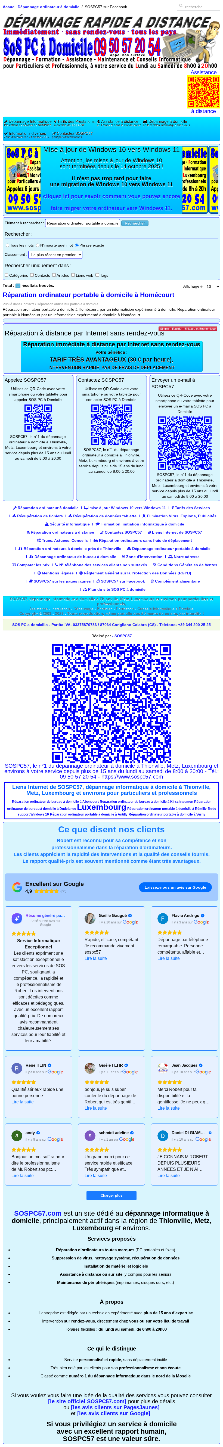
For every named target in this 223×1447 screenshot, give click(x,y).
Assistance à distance (119, 123)
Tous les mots (22, 245)
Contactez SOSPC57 (72, 134)
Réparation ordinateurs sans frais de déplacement (145, 540)
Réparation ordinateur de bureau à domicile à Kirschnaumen (146, 802)
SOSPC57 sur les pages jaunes (62, 581)
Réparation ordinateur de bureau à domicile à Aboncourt (55, 802)
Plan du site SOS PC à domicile (116, 589)
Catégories (18, 275)
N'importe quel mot (56, 245)
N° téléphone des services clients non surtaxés (102, 565)
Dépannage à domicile (166, 123)
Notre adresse (186, 557)
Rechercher (135, 223)
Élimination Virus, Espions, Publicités (181, 516)
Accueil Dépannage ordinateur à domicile (41, 7)
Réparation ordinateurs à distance (62, 532)
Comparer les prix (32, 565)
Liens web (84, 275)
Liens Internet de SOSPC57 (176, 532)
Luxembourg (101, 806)
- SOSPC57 (122, 636)
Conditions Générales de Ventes (186, 565)
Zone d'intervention (144, 557)
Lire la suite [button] (96, 958)
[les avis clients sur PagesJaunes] (115, 1407)
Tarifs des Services (192, 508)
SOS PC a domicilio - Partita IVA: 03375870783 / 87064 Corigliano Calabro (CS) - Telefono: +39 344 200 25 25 (111, 625)
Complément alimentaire (177, 581)
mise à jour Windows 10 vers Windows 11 (127, 508)
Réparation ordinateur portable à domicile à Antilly (89, 814)
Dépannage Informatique (28, 123)
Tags (104, 275)
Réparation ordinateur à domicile (48, 508)
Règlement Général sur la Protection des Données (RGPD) (137, 573)
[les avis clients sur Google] (113, 1413)
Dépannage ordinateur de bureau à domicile (74, 557)
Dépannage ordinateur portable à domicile (170, 548)
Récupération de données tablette (104, 516)
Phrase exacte (91, 245)
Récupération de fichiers (39, 516)
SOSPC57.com (37, 1213)
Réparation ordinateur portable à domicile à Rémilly (167, 809)
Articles (63, 275)
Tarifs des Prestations (74, 123)
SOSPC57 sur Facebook (122, 581)
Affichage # (193, 286)
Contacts (42, 275)
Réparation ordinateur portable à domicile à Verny (167, 814)
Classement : (16, 254)
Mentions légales (57, 573)
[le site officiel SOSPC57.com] (87, 1401)
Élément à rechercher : (24, 223)
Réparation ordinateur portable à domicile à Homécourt (88, 294)
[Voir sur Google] (90, 918)
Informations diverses (26, 134)
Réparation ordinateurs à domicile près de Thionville (72, 548)
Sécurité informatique (69, 524)
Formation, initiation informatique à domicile (142, 524)
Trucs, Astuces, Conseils (64, 540)
